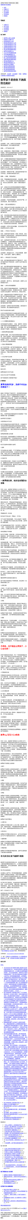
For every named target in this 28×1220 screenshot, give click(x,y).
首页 (5, 7)
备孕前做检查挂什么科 (10, 48)
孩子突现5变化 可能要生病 (11, 1119)
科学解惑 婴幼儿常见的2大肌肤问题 (14, 1162)
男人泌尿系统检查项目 (10, 57)
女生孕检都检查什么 (9, 54)
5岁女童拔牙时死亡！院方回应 (13, 1165)
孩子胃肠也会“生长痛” (8, 950)
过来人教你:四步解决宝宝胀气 (13, 1148)
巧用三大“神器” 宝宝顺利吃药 (13, 1152)
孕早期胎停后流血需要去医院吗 (12, 1117)
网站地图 (3, 1205)
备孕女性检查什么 (9, 51)
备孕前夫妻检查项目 (9, 66)
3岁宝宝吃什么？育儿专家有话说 (14, 1157)
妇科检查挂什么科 (9, 41)
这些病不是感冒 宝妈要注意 (18, 958)
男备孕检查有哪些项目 (10, 59)
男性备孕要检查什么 (9, 62)
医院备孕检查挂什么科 (10, 43)
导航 (20, 74)
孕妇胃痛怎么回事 (9, 1181)
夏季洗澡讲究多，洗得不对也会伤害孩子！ (15, 1176)
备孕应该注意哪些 (9, 64)
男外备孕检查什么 (9, 61)
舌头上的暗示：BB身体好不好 (13, 1125)
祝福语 (5, 15)
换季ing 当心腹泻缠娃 (10, 1104)
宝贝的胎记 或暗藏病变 (11, 1138)
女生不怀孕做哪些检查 (10, 53)
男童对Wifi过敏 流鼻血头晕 (12, 1150)
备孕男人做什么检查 (9, 38)
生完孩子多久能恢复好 (7, 1186)
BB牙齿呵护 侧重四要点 (11, 1130)
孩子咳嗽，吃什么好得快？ (11, 1112)
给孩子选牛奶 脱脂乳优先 (12, 1135)
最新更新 (8, 1205)
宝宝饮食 (6, 14)
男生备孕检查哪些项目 (10, 49)
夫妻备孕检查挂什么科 (10, 46)
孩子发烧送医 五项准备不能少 (12, 1102)
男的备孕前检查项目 (9, 67)
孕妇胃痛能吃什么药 (9, 1183)
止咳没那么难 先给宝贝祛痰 (12, 1131)
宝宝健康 (6, 12)
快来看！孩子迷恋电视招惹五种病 (14, 1133)
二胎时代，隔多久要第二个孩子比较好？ (15, 1194)
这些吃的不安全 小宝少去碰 (12, 1128)
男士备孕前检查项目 (9, 69)
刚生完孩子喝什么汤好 (10, 1189)
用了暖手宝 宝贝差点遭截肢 (12, 1155)
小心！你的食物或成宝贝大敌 (13, 1136)
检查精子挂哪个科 (9, 39)
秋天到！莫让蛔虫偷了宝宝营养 (13, 1126)
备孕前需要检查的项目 (10, 71)
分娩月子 (6, 9)
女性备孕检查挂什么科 (10, 44)
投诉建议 (8, 4)
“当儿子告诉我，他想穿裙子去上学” (15, 1139)
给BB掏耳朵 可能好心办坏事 (12, 1153)
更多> (2, 965)
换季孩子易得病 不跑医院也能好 (12, 1175)
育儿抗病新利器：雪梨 (11, 1160)
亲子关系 (6, 11)
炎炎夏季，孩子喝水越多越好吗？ (14, 1143)
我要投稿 (3, 4)
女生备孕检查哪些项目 (10, 56)
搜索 (17, 3)
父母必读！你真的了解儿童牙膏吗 (14, 1158)
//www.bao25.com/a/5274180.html (15, 953)
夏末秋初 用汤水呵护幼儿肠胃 (12, 1179)
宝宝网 (9, 74)
